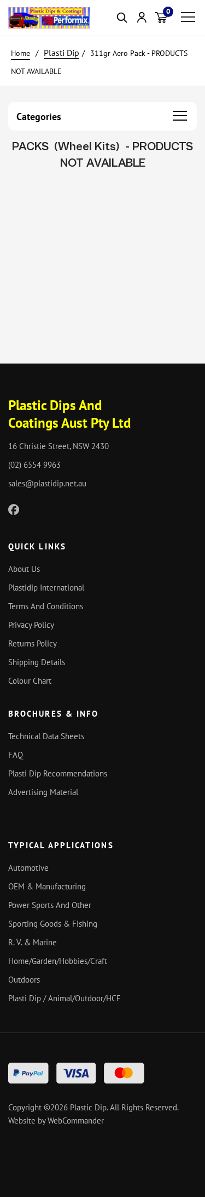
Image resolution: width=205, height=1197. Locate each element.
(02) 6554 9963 (34, 464)
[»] (26, 52)
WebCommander (76, 1120)
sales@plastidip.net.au (47, 483)
